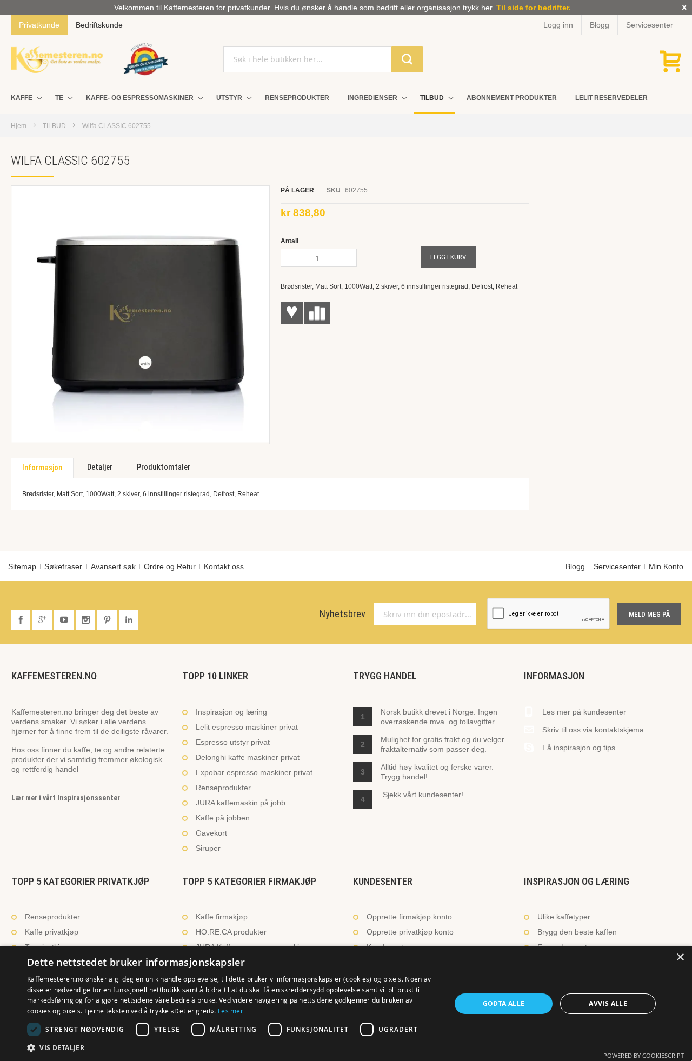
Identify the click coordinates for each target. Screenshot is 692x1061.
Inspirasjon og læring (231, 712)
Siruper (208, 848)
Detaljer (99, 467)
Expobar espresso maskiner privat (254, 772)
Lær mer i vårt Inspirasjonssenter (65, 797)
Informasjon (42, 467)
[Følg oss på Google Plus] (43, 620)
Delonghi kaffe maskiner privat (248, 757)
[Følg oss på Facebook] (21, 620)
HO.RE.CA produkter (231, 931)
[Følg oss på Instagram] (86, 620)
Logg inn (558, 25)
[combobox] (323, 59)
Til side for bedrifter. (533, 7)
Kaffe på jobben (223, 817)
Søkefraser (63, 566)
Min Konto (666, 566)
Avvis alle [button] (608, 1003)
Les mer (230, 1010)
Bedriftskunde (99, 25)
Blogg (599, 25)
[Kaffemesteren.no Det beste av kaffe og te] (57, 59)
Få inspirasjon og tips (578, 747)
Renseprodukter (223, 787)
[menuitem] (23, 98)
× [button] (680, 957)
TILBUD (54, 126)
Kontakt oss (224, 566)
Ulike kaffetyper (563, 916)
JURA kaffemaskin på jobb (240, 802)
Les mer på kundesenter (584, 712)
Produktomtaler (163, 467)
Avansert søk (113, 566)
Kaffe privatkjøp (51, 931)
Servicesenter (649, 25)
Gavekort (211, 833)
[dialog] (346, 1003)
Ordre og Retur (170, 566)
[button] (232, 1047)
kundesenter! (440, 794)
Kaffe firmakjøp (222, 916)
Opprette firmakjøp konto (409, 916)
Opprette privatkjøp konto (410, 931)
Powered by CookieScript (643, 1055)
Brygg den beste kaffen (577, 931)
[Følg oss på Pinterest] (108, 620)
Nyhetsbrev (342, 614)
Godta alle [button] (504, 1003)
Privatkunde (39, 25)
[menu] (346, 99)
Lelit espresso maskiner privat (247, 727)
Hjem (18, 126)
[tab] (42, 468)
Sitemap (22, 566)
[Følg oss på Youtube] (65, 620)
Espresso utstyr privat (233, 742)
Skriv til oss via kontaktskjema (593, 729)
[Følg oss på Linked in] (128, 620)
